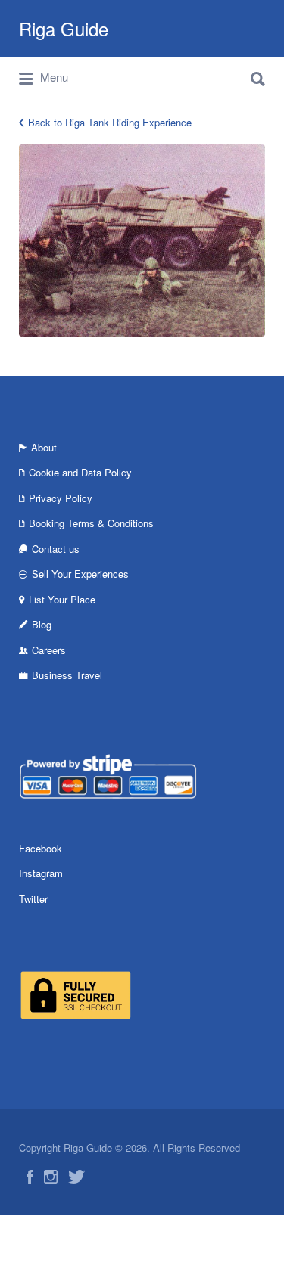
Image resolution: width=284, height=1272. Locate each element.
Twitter (33, 899)
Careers (49, 650)
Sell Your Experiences (80, 573)
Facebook (40, 848)
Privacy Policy (60, 498)
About (44, 447)
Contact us (56, 548)
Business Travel (67, 675)
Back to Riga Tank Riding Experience (110, 122)
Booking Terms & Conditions (91, 523)
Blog (41, 624)
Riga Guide (63, 28)
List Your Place (62, 599)
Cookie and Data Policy (80, 472)
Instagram (41, 873)
